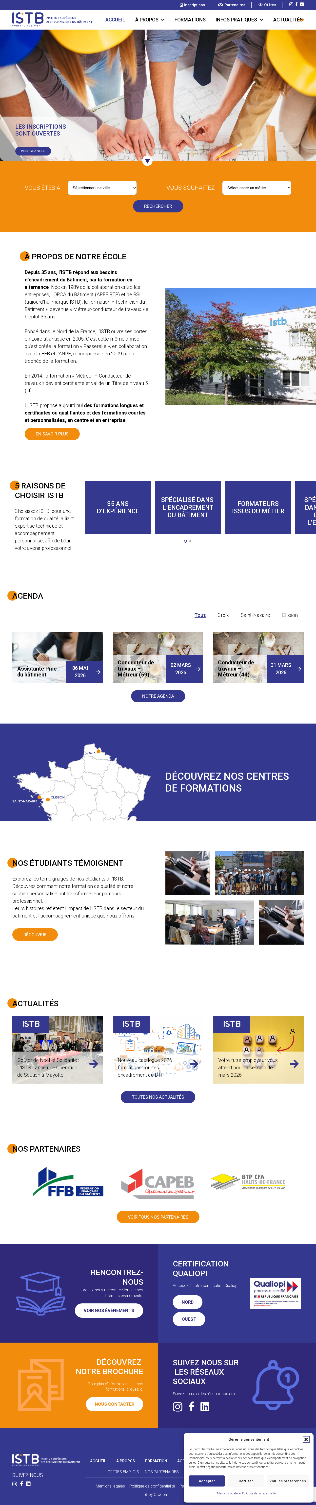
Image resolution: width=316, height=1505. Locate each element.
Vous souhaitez (190, 187)
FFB (45, 354)
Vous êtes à (42, 187)
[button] (306, 1439)
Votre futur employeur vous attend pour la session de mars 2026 (147, 1067)
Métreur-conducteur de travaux (107, 309)
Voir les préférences (287, 1481)
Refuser (246, 1481)
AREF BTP (107, 294)
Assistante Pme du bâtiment (37, 672)
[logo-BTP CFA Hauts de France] (247, 1182)
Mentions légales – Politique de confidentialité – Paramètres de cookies (158, 1486)
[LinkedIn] (302, 4)
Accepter (207, 1481)
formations (106, 405)
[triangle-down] (147, 161)
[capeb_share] (157, 1181)
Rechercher (158, 206)
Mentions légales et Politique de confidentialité (246, 1493)
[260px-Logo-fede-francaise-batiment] (68, 1181)
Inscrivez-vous (33, 151)
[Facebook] (296, 4)
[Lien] (93, 1064)
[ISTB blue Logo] (52, 19)
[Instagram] (291, 4)
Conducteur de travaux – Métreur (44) (236, 668)
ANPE (65, 354)
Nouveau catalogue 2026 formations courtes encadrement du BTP (45, 1067)
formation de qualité (37, 518)
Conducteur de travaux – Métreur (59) (136, 668)
